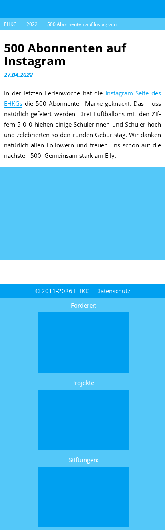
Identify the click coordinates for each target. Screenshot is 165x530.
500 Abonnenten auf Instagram (82, 24)
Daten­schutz (113, 291)
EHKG (10, 24)
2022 (32, 24)
